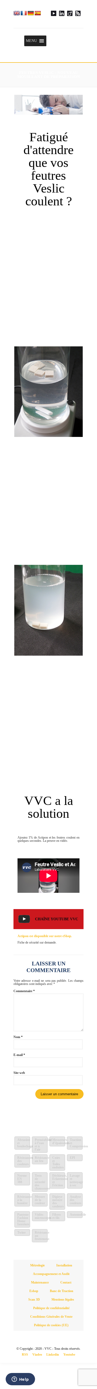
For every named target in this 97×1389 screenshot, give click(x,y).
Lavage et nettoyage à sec (76, 1180)
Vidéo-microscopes (41, 1216)
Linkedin (52, 1354)
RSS (25, 1354)
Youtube (69, 1354)
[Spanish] (37, 13)
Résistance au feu (41, 1159)
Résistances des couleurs (23, 1161)
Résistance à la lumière (23, 1200)
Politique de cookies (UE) (51, 1325)
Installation (64, 1265)
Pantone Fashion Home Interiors (23, 1219)
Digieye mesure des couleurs (58, 1201)
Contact (65, 1282)
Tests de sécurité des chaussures (41, 1182)
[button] (31, 41)
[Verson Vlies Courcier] (48, 14)
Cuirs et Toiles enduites (58, 1162)
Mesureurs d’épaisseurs (58, 1141)
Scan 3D (34, 1299)
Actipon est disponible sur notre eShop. (45, 936)
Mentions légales (62, 1299)
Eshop (33, 1291)
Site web (19, 1072)
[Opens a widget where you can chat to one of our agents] (20, 1379)
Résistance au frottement (41, 1236)
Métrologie (37, 1265)
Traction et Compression (76, 1143)
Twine (21, 1232)
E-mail (19, 1055)
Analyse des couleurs (75, 1200)
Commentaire (24, 991)
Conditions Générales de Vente (51, 1316)
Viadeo (37, 1354)
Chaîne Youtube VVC (56, 919)
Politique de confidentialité (51, 1308)
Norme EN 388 (22, 1179)
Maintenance (40, 1282)
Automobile (76, 1214)
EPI (72, 1158)
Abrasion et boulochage (23, 1143)
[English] (16, 13)
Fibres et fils (56, 1216)
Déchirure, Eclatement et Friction (58, 1180)
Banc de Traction (61, 1291)
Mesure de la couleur (40, 1200)
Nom (18, 1037)
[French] (23, 13)
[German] (30, 13)
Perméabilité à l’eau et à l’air (41, 1144)
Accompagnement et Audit (51, 1274)
